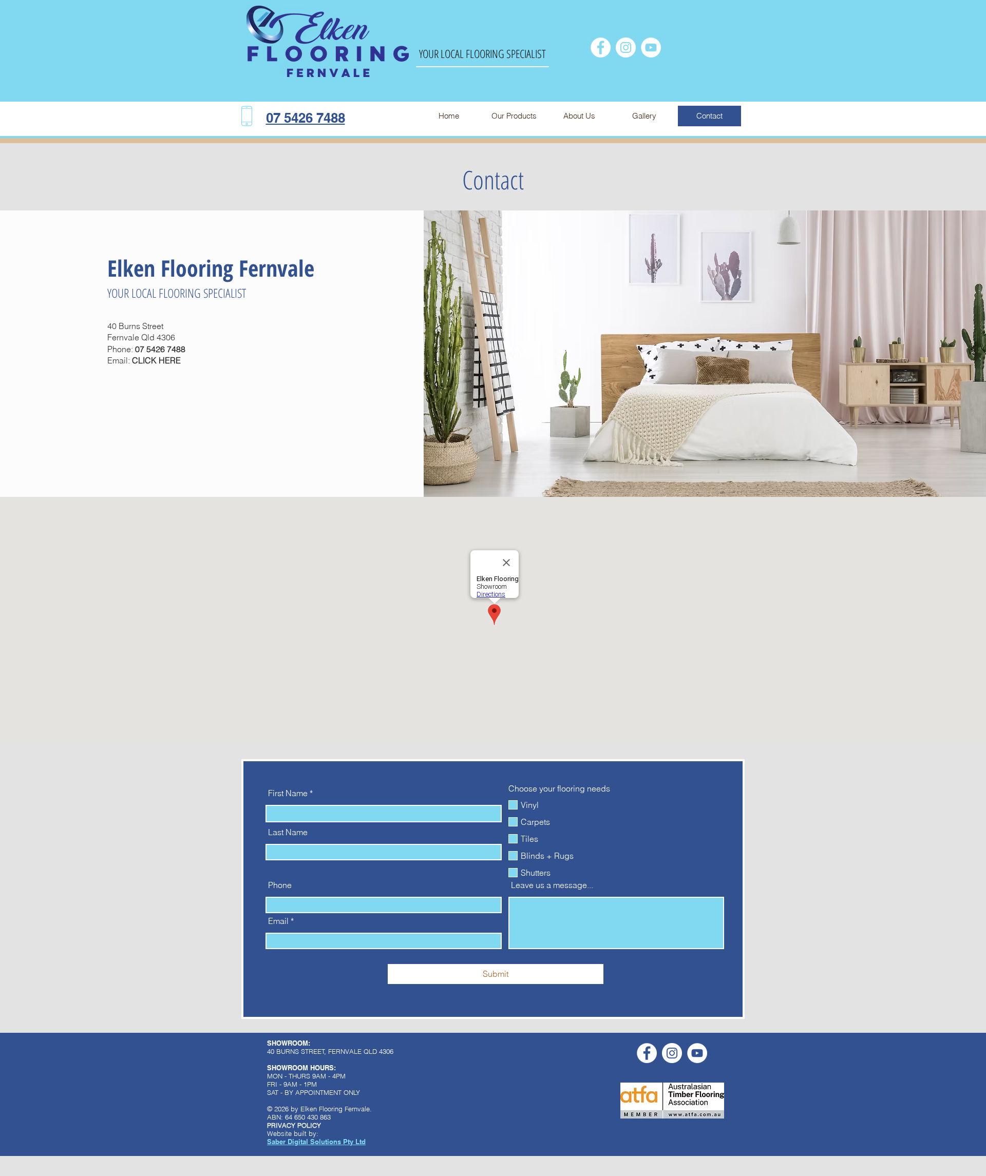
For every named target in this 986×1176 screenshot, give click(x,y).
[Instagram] (626, 47)
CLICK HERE (156, 360)
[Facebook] (601, 47)
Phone (280, 885)
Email (278, 921)
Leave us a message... (552, 885)
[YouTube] (651, 47)
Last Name (288, 832)
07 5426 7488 (160, 349)
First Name (288, 793)
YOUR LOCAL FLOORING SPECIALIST (482, 53)
